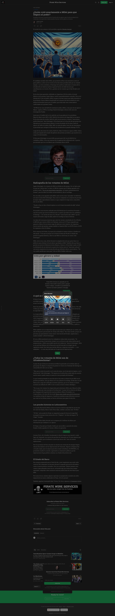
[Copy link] (46, 319)
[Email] (57, 319)
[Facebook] (52, 319)
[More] (69, 319)
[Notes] (63, 319)
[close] (70, 293)
